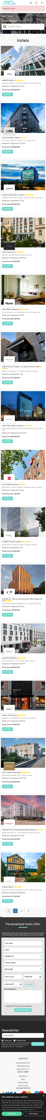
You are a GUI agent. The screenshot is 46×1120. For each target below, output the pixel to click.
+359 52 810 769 (23, 1066)
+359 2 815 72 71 (23, 1069)
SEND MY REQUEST (23, 1010)
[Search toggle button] (36, 3)
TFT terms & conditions (23, 1006)
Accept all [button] (12, 1114)
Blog (23, 1079)
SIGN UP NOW (38, 1044)
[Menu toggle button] (42, 3)
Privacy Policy (23, 1082)
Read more (32, 1109)
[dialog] (23, 1106)
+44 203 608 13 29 (23, 1063)
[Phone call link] (31, 3)
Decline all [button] (33, 1114)
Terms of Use (23, 1086)
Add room (29, 984)
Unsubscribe (21, 1040)
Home (3, 16)
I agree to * (19, 1006)
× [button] (43, 1096)
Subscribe (8, 1040)
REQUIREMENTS (10, 989)
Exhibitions (23, 1076)
